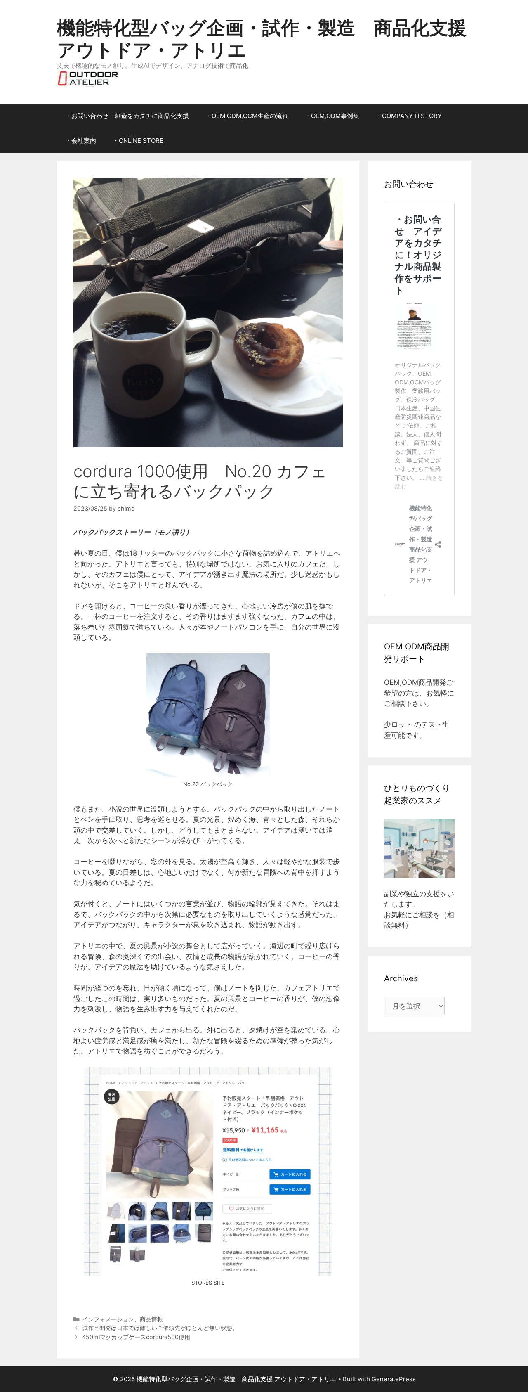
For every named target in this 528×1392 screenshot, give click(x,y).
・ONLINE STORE (138, 140)
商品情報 (151, 1319)
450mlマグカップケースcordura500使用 (136, 1336)
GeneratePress (394, 1379)
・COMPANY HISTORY (409, 116)
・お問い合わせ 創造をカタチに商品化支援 (127, 116)
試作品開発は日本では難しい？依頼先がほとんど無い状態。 (160, 1327)
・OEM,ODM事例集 (332, 116)
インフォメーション (108, 1319)
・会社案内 (80, 140)
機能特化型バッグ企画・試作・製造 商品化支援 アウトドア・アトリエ (262, 38)
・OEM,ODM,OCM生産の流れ (246, 116)
